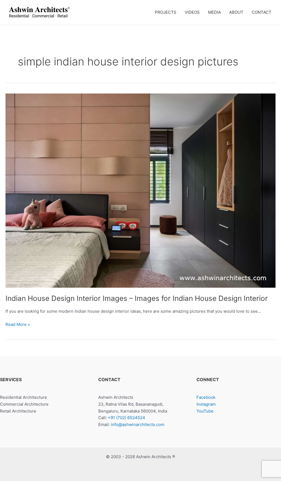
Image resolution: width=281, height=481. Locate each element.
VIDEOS (192, 12)
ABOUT (236, 12)
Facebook (205, 397)
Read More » (17, 324)
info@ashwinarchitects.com (137, 424)
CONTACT (261, 12)
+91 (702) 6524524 (126, 417)
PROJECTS (165, 12)
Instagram (206, 404)
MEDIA (214, 12)
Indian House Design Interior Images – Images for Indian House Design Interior (136, 298)
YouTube (204, 411)
